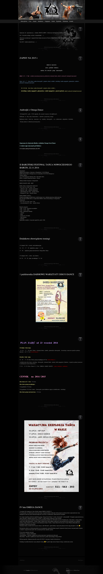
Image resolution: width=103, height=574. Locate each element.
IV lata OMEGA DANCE (31, 507)
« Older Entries (22, 560)
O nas (30, 21)
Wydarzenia (65, 21)
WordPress (68, 570)
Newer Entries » (80, 560)
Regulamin (58, 21)
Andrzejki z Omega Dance (32, 109)
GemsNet (28, 570)
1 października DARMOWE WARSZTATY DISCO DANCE (47, 274)
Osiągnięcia (47, 21)
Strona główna (24, 21)
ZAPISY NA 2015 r (29, 57)
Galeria (53, 21)
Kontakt (71, 21)
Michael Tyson (76, 570)
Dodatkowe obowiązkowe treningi (35, 238)
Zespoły (34, 21)
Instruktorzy (40, 21)
